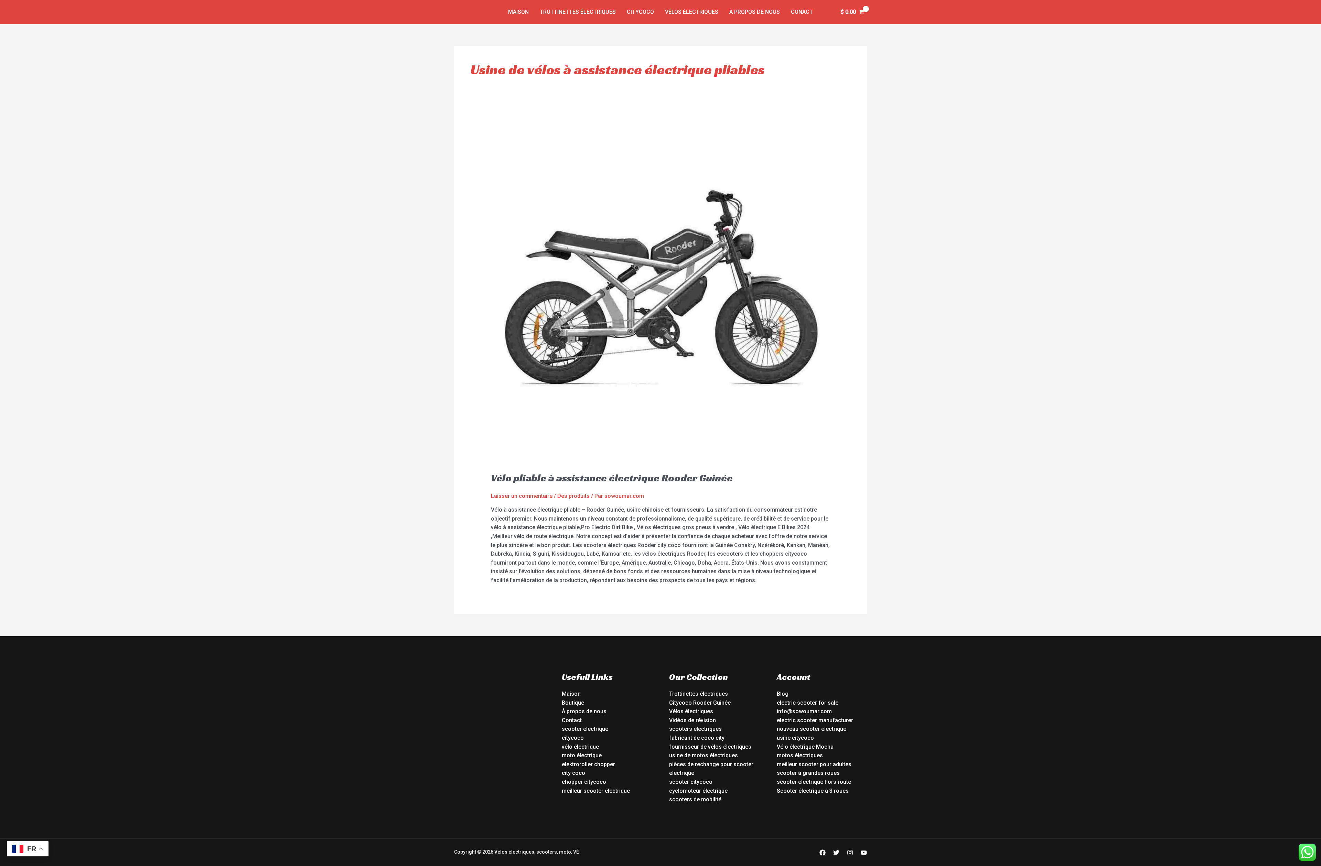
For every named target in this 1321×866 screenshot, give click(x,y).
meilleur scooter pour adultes (814, 764)
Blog (782, 694)
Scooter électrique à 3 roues (813, 791)
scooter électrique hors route (814, 782)
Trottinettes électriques (578, 12)
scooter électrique (585, 729)
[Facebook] (822, 852)
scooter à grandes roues (808, 773)
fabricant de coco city (696, 738)
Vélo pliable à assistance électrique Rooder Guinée (612, 477)
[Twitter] (836, 852)
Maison (518, 12)
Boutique (573, 702)
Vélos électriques (691, 12)
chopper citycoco (584, 782)
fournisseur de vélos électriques (710, 747)
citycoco (573, 738)
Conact (802, 12)
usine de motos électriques (703, 755)
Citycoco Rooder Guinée (700, 702)
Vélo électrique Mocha (805, 747)
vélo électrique (580, 747)
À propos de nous (754, 12)
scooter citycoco (690, 782)
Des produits (573, 496)
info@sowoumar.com (804, 711)
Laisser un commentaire (521, 496)
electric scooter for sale (807, 702)
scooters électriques (695, 729)
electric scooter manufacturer (815, 720)
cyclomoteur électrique (698, 791)
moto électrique (582, 755)
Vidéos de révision (692, 720)
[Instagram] (850, 852)
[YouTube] (864, 852)
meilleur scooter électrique (596, 791)
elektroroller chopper (588, 764)
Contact (572, 720)
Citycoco (640, 12)
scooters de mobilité (695, 799)
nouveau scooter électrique (811, 729)
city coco (573, 773)
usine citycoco (795, 738)
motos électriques (800, 755)
